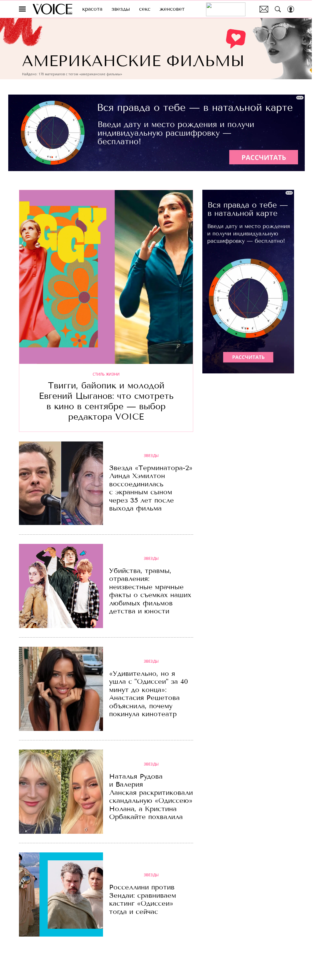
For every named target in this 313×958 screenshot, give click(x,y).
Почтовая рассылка (264, 9)
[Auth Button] (290, 9)
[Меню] (22, 9)
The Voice (52, 9)
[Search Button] (277, 9)
